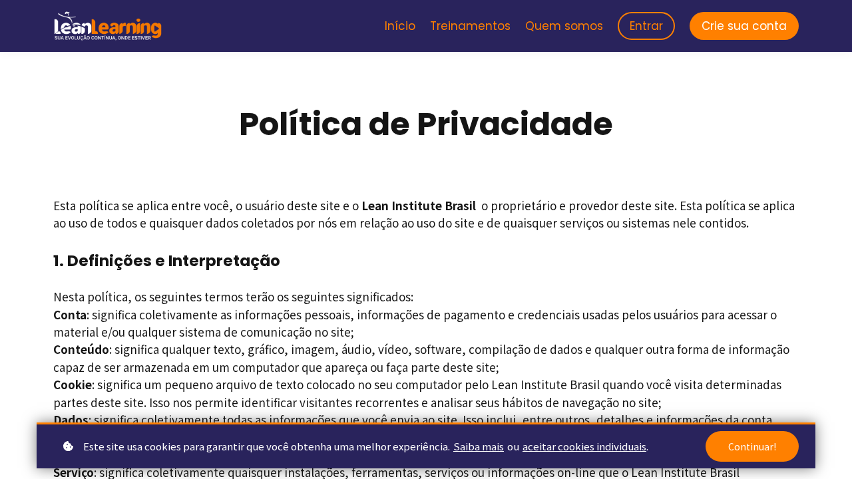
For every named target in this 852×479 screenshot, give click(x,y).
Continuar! (752, 446)
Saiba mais (478, 446)
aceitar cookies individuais (584, 446)
